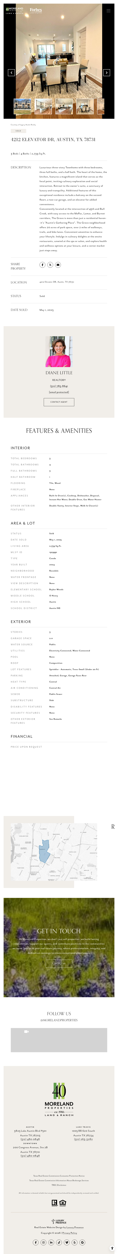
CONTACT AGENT (59, 402)
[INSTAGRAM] (43, 1242)
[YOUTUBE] (67, 1242)
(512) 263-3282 (83, 1139)
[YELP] (74, 1242)
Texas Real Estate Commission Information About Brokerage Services (59, 1180)
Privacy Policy (69, 1233)
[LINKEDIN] (51, 1242)
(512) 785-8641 (59, 386)
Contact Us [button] (59, 964)
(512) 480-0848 (30, 1139)
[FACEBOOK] (36, 1242)
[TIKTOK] (59, 1242)
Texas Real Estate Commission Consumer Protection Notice (59, 1176)
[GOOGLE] (82, 1242)
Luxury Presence (75, 1227)
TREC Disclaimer (59, 1185)
